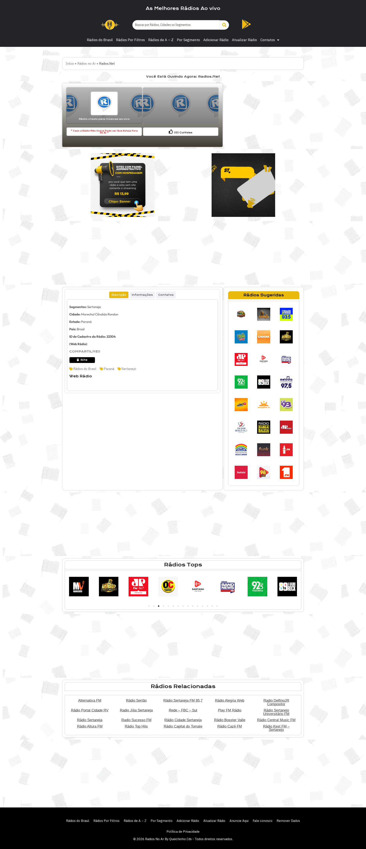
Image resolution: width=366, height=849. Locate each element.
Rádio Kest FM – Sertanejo (276, 728)
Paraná (86, 322)
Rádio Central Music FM (276, 720)
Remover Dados (288, 821)
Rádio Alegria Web (229, 700)
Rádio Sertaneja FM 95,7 (182, 700)
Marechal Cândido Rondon (100, 314)
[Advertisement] (264, 115)
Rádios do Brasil (100, 40)
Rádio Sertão (136, 700)
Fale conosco (262, 821)
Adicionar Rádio (216, 40)
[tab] (119, 294)
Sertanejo (94, 307)
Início (70, 63)
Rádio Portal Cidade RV (89, 710)
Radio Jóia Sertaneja (136, 710)
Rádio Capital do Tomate (183, 726)
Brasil (81, 329)
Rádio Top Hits (136, 726)
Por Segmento (188, 40)
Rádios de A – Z (160, 40)
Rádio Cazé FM (229, 726)
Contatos (267, 40)
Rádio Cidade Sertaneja (183, 720)
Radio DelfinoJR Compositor (276, 702)
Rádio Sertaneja (89, 720)
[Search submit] (224, 25)
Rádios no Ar (86, 63)
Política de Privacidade (183, 831)
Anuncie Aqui (239, 821)
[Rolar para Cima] (356, 837)
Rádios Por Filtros (130, 40)
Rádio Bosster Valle (229, 720)
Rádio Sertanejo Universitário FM (276, 712)
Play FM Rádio (229, 710)
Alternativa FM (89, 700)
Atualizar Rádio (244, 40)
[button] (149, 606)
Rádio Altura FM (90, 726)
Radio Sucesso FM (136, 720)
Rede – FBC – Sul (183, 710)
